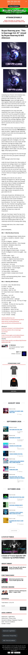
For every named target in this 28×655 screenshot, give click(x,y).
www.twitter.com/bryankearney (10, 321)
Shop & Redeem (14, 6)
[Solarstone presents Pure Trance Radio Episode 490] (5, 582)
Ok (9, 652)
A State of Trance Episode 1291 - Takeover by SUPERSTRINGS (14, 557)
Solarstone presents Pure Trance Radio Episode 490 (16, 579)
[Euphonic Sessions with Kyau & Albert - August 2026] (5, 594)
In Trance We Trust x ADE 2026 (16, 521)
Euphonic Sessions (8, 587)
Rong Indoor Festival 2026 (16, 497)
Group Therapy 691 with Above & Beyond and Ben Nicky (17, 568)
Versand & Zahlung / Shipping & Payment (12, 620)
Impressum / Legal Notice (8, 616)
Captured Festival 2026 (15, 429)
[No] (26, 649)
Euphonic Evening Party (16, 505)
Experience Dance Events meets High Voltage (16, 513)
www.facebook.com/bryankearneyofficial (13, 319)
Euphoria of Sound (14, 437)
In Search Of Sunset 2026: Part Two (16, 411)
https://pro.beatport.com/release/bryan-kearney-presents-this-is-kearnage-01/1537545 (13, 329)
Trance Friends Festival (16, 454)
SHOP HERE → (14, 391)
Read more (17, 652)
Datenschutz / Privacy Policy (9, 618)
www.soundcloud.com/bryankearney (11, 323)
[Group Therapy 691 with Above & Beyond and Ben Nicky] (5, 570)
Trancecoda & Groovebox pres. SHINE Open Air (16, 461)
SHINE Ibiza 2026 (13, 469)
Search (3, 606)
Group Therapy (7, 563)
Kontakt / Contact (6, 623)
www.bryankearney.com (8, 318)
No (12, 652)
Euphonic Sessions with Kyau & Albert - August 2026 (17, 591)
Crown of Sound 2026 (15, 445)
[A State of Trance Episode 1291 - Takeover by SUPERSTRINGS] (14, 553)
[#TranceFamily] (14, 13)
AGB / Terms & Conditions (8, 621)
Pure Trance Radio (8, 575)
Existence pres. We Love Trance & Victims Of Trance (16, 477)
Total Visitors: (5, 602)
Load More (14, 530)
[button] (26, 26)
